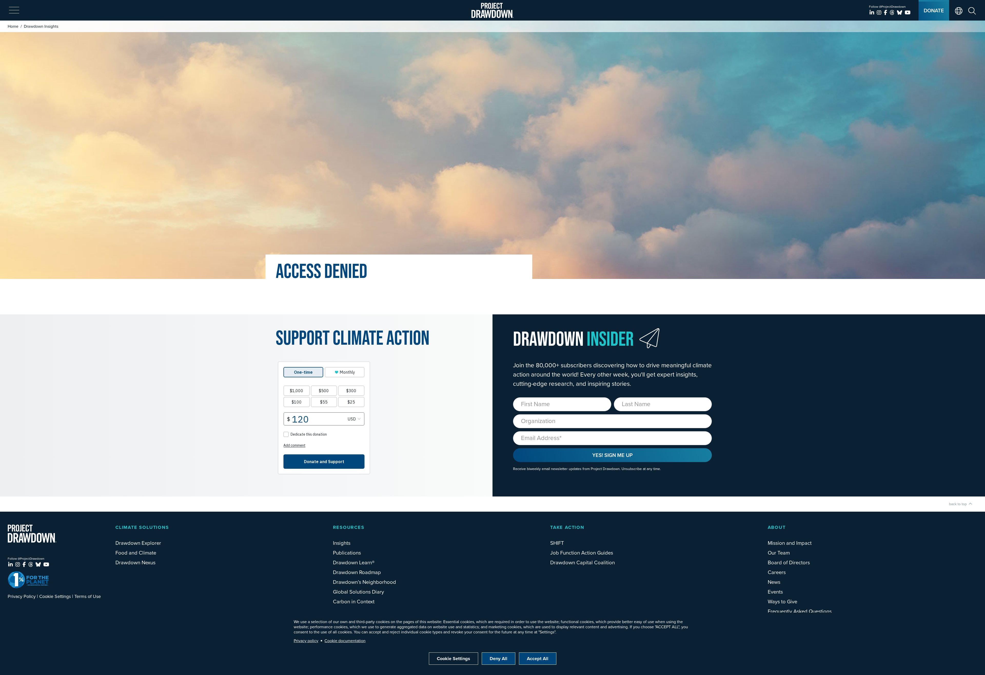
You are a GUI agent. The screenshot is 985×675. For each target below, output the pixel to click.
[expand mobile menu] (14, 10)
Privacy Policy (22, 596)
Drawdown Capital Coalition (582, 562)
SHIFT (557, 543)
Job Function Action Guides (581, 552)
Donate (934, 10)
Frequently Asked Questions (800, 611)
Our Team (779, 552)
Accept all (537, 658)
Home (13, 26)
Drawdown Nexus (135, 562)
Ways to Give (782, 601)
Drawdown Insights (41, 26)
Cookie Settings (55, 596)
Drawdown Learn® (354, 562)
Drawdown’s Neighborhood (364, 582)
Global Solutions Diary (358, 591)
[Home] (492, 10)
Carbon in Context (354, 601)
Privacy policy (306, 640)
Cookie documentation (345, 640)
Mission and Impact (790, 543)
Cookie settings (453, 658)
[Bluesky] (900, 12)
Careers (777, 572)
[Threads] (893, 12)
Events (775, 591)
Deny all (498, 658)
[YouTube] (908, 12)
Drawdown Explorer (138, 543)
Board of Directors (789, 562)
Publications (347, 552)
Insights (341, 543)
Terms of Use (87, 596)
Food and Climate (135, 552)
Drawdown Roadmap (357, 572)
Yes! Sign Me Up (612, 455)
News (774, 582)
